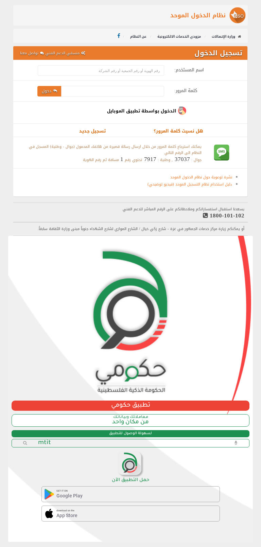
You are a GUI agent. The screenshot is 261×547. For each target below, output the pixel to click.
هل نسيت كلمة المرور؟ (178, 131)
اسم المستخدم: (189, 69)
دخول (46, 91)
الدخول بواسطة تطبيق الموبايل (141, 111)
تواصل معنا (29, 53)
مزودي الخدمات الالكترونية (179, 36)
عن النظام (138, 36)
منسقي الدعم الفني (63, 53)
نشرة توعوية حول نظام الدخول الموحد (201, 177)
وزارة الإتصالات (223, 36)
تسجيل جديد (92, 131)
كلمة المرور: (185, 89)
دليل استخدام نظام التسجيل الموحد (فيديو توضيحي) (189, 184)
